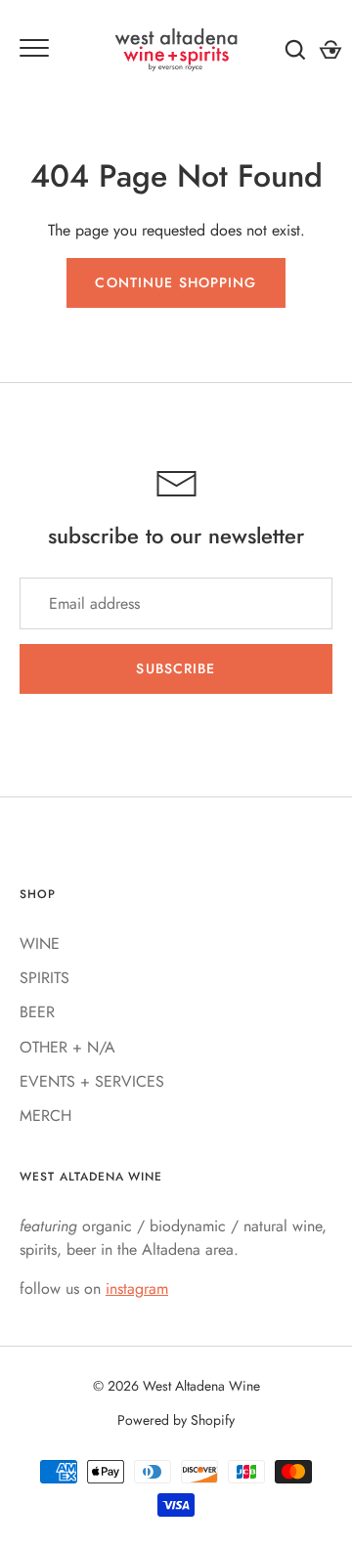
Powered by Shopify (176, 1420)
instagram (137, 1288)
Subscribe (175, 668)
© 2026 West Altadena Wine (176, 1386)
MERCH (45, 1115)
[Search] (295, 49)
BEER (37, 1012)
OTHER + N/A (67, 1047)
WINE (40, 943)
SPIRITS (44, 977)
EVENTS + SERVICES (92, 1081)
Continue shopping (175, 282)
